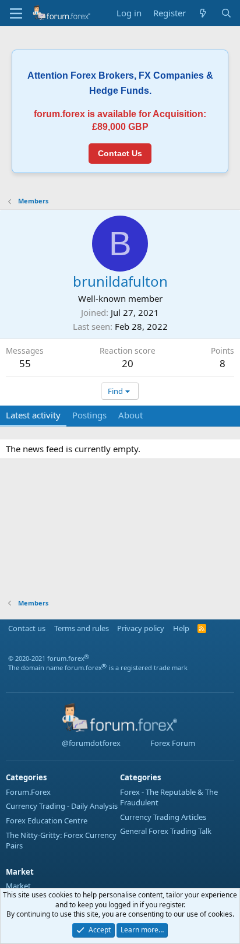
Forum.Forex (28, 792)
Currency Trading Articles (163, 817)
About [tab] (130, 415)
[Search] (226, 13)
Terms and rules (81, 628)
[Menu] (16, 13)
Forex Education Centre (46, 820)
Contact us (26, 628)
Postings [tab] (89, 415)
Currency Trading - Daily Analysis (62, 806)
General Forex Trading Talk (165, 831)
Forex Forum (172, 743)
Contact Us (120, 153)
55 (25, 363)
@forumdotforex (90, 743)
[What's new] (203, 13)
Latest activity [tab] (33, 415)
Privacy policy (140, 628)
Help (181, 628)
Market (18, 885)
